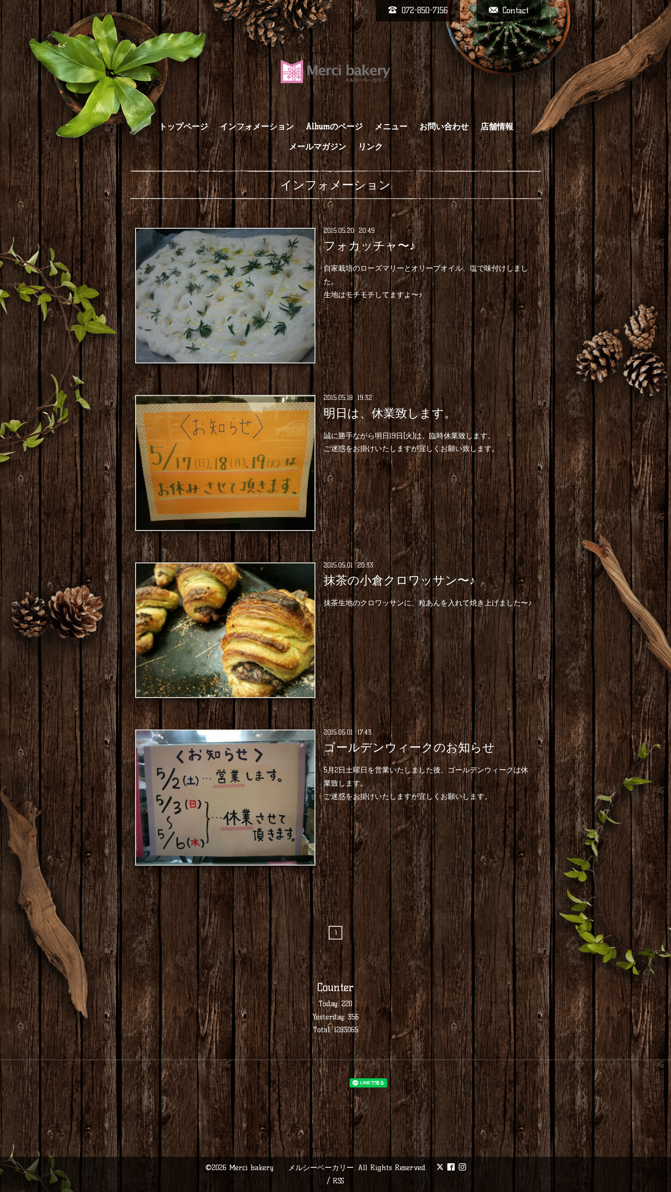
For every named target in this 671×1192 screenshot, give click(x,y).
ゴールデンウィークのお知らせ (409, 747)
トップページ (183, 126)
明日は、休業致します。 (390, 412)
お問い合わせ (444, 126)
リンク (370, 147)
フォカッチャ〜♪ (369, 245)
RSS (338, 1180)
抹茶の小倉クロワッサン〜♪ (399, 580)
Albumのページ (334, 126)
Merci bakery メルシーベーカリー (291, 1167)
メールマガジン (317, 147)
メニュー (391, 126)
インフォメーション (257, 126)
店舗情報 (497, 126)
